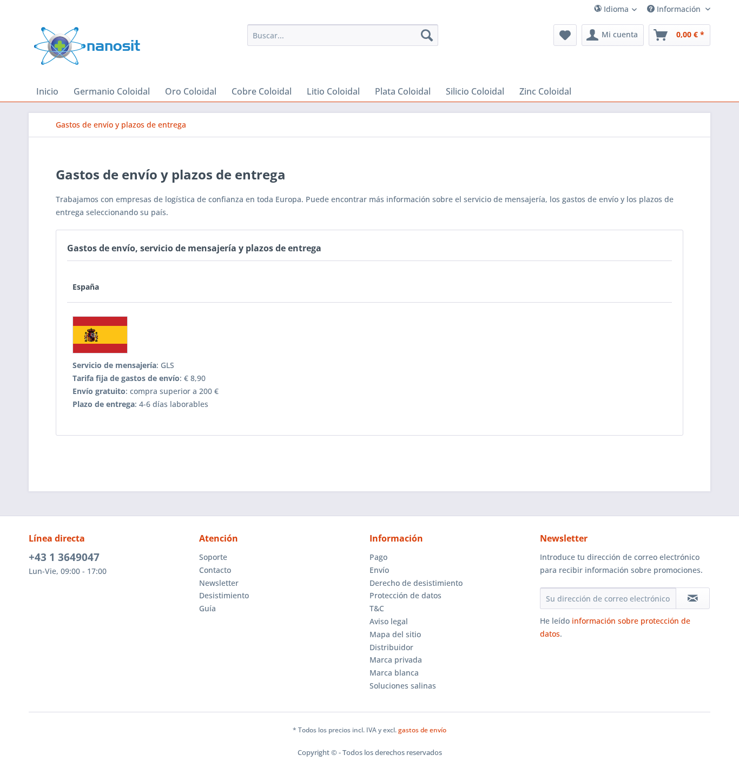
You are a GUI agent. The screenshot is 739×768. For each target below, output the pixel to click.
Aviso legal (389, 621)
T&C (377, 608)
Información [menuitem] (679, 9)
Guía (207, 608)
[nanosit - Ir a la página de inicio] (87, 46)
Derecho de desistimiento (416, 583)
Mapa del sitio (395, 634)
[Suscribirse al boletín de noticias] (693, 598)
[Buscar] (426, 35)
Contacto (215, 570)
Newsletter (219, 583)
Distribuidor (391, 647)
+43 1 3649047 (64, 557)
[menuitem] (630, 9)
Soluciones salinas (403, 685)
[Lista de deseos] (565, 35)
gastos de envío (422, 729)
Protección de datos (405, 595)
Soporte (213, 557)
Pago (378, 557)
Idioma (615, 9)
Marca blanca (394, 672)
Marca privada (396, 660)
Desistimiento (224, 595)
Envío (379, 570)
